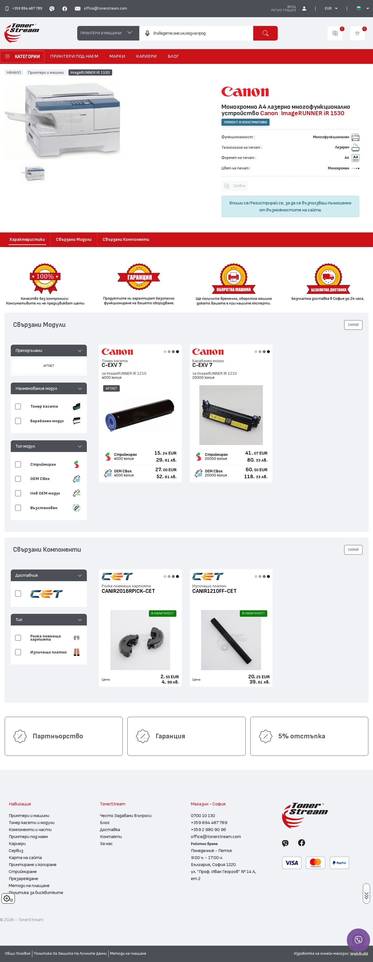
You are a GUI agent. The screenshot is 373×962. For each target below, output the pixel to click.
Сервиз (16, 850)
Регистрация (283, 10)
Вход (291, 6)
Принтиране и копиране (33, 864)
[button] (49, 350)
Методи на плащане (29, 885)
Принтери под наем (28, 836)
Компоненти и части (30, 829)
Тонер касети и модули (31, 822)
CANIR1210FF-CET (214, 591)
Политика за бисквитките (36, 892)
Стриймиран (125, 455)
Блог (105, 822)
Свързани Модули (74, 239)
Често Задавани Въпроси (126, 815)
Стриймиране (23, 871)
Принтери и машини (46, 72)
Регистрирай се (266, 203)
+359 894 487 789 (209, 822)
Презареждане (23, 878)
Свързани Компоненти (126, 239)
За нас (106, 843)
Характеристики (27, 239)
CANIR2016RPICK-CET (128, 591)
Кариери (17, 843)
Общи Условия (17, 954)
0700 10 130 (203, 815)
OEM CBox (123, 471)
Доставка (110, 829)
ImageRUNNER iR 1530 (90, 72)
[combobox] (196, 33)
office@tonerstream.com (216, 836)
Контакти (111, 836)
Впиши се (239, 203)
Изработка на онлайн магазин (321, 954)
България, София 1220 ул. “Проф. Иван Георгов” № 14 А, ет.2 (223, 871)
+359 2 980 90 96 (208, 829)
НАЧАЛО (14, 72)
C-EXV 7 (112, 365)
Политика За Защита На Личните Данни (70, 954)
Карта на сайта (25, 857)
